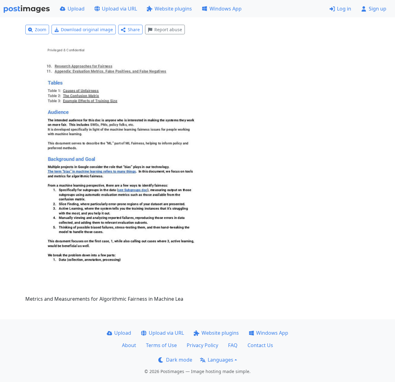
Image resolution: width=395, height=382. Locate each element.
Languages (220, 359)
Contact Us (260, 345)
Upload (76, 8)
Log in (344, 8)
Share (134, 29)
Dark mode (179, 359)
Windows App (226, 8)
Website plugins (173, 8)
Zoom (40, 29)
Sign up (377, 8)
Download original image (87, 29)
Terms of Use (161, 345)
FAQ (233, 345)
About (129, 345)
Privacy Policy (202, 345)
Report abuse (168, 29)
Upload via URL (119, 8)
